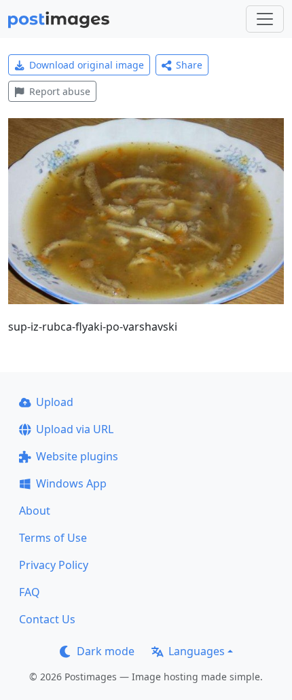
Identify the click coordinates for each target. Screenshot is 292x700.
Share (189, 64)
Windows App (71, 483)
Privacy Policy (53, 564)
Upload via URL (74, 429)
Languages (196, 651)
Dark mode (105, 651)
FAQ (29, 592)
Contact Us (47, 619)
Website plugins (77, 456)
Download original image (86, 64)
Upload (54, 401)
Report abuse (59, 91)
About (34, 510)
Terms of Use (53, 537)
